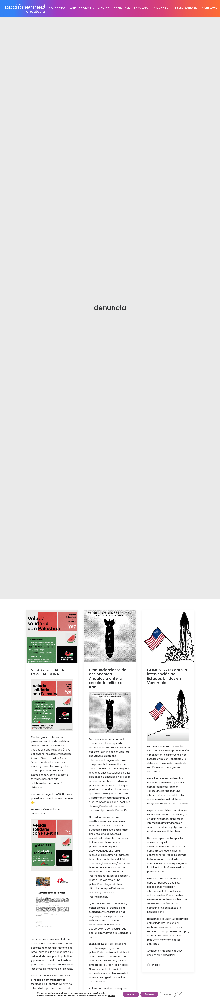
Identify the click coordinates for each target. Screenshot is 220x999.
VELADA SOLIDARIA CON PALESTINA (47, 672)
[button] (52, 636)
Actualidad (122, 8)
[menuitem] (57, 8)
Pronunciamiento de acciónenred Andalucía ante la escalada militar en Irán (107, 678)
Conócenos (57, 8)
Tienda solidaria (186, 8)
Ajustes (167, 994)
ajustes (111, 995)
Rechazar (149, 994)
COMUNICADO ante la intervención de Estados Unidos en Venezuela (167, 676)
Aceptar (131, 994)
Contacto (209, 8)
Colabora (161, 8)
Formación (142, 8)
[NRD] (25, 8)
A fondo (104, 8)
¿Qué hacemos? (80, 8)
